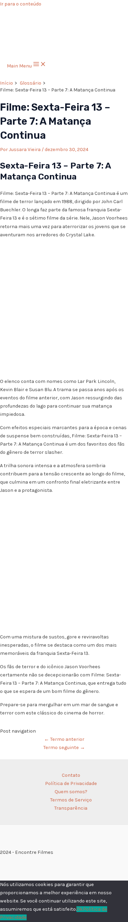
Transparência (70, 808)
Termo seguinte (64, 747)
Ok (79, 909)
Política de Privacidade (71, 783)
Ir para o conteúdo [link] (20, 4)
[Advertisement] (64, 308)
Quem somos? (71, 792)
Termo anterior (64, 739)
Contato (71, 775)
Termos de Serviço (71, 800)
